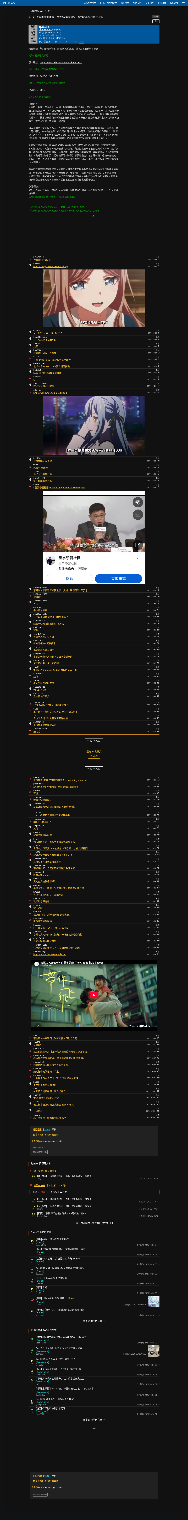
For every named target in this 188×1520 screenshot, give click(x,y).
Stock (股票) (45, 11)
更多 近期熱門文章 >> (94, 1320)
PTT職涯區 (33, 11)
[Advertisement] (94, 235)
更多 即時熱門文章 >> (94, 1419)
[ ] (40, 1242)
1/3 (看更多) (45, 41)
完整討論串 (39, 1185)
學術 (44, 1129)
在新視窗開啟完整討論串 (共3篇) (94, 1222)
